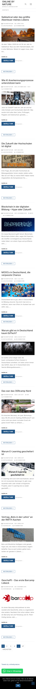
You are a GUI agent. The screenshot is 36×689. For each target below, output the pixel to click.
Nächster (7, 649)
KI (29, 86)
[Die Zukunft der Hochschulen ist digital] (18, 161)
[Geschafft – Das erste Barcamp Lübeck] (18, 598)
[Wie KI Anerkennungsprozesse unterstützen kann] (18, 98)
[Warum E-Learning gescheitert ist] (18, 469)
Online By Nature (8, 3)
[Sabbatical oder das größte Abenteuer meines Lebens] (18, 35)
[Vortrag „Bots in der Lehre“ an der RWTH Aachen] (18, 535)
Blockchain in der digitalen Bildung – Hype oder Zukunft (16, 208)
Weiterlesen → (8, 71)
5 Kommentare (19, 281)
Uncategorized (8, 25)
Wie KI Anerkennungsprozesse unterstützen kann (17, 81)
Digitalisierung (8, 339)
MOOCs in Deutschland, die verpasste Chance (15, 273)
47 (23, 646)
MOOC (31, 213)
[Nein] (33, 683)
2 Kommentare (7, 89)
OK (18, 685)
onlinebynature (8, 23)
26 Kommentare (20, 339)
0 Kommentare (19, 25)
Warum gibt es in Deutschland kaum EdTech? (17, 332)
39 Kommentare (20, 460)
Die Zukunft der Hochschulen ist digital (16, 145)
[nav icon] (31, 4)
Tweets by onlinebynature (10, 664)
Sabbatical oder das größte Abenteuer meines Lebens (15, 18)
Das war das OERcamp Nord (16, 391)
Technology (7, 525)
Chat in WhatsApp (14, 671)
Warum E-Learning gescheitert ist (17, 452)
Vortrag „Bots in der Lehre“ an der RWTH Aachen (17, 518)
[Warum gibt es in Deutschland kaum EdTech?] (18, 348)
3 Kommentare (7, 397)
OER (27, 394)
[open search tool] (25, 4)
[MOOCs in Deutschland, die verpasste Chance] (18, 290)
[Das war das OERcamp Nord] (18, 406)
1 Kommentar (19, 152)
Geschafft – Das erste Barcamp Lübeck (17, 581)
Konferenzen (7, 589)
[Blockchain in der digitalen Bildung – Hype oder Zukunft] (18, 224)
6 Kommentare (18, 525)
